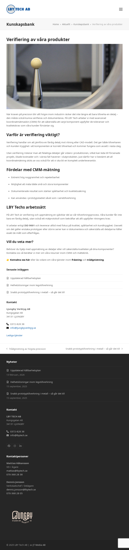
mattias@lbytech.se (16, 470)
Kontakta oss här (20, 259)
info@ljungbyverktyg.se (23, 327)
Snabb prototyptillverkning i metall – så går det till (37, 292)
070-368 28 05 (14, 493)
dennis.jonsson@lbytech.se (21, 489)
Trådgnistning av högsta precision (26, 349)
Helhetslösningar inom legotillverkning (31, 285)
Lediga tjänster (14, 335)
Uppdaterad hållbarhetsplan (25, 278)
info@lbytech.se (18, 435)
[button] (121, 9)
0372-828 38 (17, 431)
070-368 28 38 (14, 474)
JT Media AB (39, 544)
